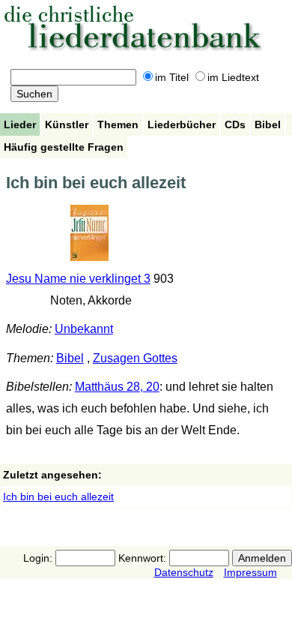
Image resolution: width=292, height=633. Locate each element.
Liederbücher (181, 124)
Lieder (20, 124)
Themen (118, 124)
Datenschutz (183, 572)
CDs (235, 124)
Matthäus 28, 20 (117, 386)
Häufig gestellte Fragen (64, 147)
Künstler (66, 124)
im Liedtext (233, 77)
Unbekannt (84, 328)
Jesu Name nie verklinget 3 (78, 278)
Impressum (250, 572)
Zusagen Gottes (135, 358)
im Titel (172, 77)
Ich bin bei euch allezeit (58, 496)
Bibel (268, 124)
